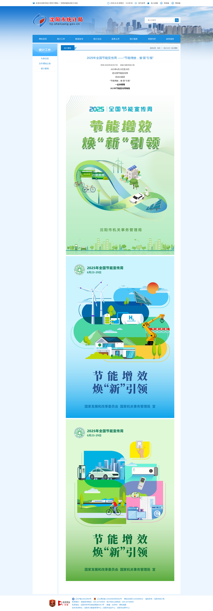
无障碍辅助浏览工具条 (69, 3)
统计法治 (97, 39)
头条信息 (45, 58)
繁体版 (177, 3)
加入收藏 (154, 3)
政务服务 (170, 39)
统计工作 (61, 39)
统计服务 (134, 39)
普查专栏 (152, 39)
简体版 (166, 3)
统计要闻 (45, 69)
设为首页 (141, 3)
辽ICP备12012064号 (83, 599)
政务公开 (116, 39)
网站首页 (43, 39)
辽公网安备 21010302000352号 (109, 599)
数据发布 (79, 39)
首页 (158, 48)
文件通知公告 (45, 63)
